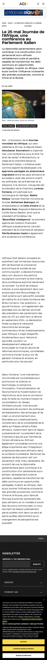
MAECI (10, 23)
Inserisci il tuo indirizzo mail (16, 559)
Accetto (23, 642)
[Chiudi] (44, 599)
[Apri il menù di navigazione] (3, 4)
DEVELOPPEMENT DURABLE (26, 126)
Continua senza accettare (23, 649)
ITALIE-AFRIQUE (8, 126)
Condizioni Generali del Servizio (24, 572)
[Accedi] (43, 4)
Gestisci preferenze (23, 655)
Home (4, 23)
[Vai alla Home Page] (23, 3)
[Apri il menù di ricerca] (38, 4)
